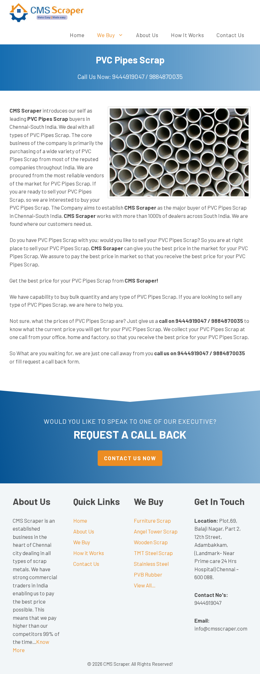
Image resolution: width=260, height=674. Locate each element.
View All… (145, 585)
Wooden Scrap (151, 542)
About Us (147, 35)
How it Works (187, 35)
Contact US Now (130, 458)
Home (77, 35)
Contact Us (230, 35)
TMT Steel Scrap (153, 553)
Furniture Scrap (152, 520)
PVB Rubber (148, 574)
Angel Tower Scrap (156, 531)
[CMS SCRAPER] (47, 12)
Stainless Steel (151, 563)
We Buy (106, 35)
